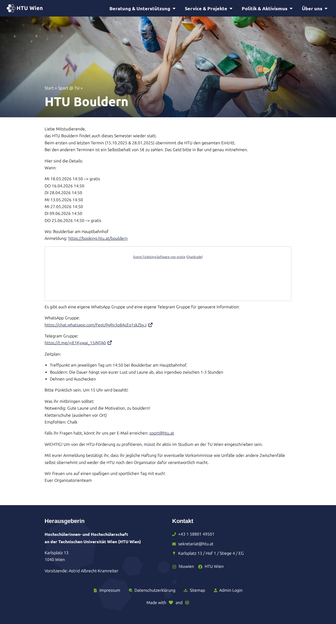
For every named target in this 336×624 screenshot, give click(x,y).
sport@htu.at (161, 433)
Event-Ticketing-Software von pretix (159, 257)
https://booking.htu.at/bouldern (98, 238)
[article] (168, 273)
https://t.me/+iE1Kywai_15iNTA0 (75, 342)
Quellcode (194, 257)
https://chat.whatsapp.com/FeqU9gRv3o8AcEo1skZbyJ (95, 324)
